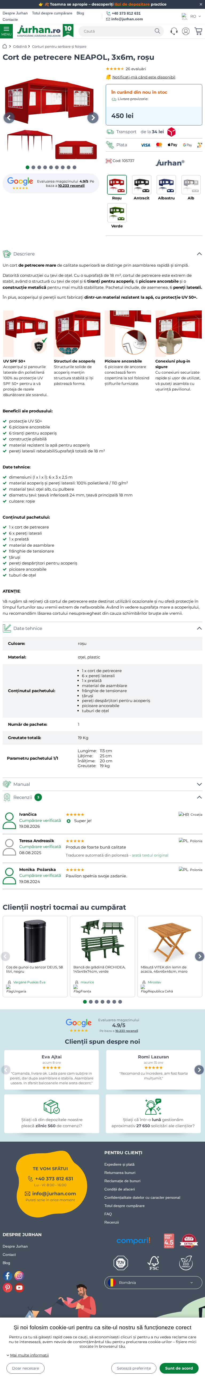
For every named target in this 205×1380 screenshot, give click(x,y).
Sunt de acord (179, 1368)
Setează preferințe (134, 1368)
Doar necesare (25, 1368)
